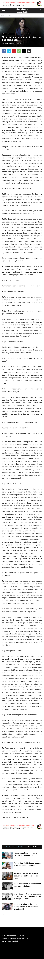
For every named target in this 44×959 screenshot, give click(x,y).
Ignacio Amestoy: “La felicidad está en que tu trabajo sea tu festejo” (26, 875)
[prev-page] (3, 914)
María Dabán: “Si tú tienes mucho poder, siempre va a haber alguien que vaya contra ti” (27, 896)
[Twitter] (9, 51)
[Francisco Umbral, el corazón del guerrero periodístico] (7, 886)
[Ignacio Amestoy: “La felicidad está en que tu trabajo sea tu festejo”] (7, 876)
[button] (3, 10)
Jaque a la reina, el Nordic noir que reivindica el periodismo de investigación (27, 906)
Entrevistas (11, 33)
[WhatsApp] (19, 51)
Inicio (2, 15)
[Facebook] (4, 51)
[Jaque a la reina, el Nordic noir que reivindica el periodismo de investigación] (7, 906)
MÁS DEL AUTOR (32, 847)
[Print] (29, 51)
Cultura (8, 15)
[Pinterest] (14, 51)
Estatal (4, 858)
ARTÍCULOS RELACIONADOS (15, 847)
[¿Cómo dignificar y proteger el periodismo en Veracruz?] (7, 855)
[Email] (24, 51)
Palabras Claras (9, 43)
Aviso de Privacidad (10, 941)
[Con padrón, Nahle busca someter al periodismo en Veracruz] (7, 865)
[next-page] (7, 914)
